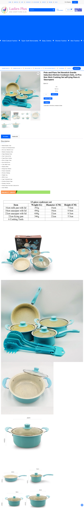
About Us (16, 2)
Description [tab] (5, 136)
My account (36, 2)
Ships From (56, 88)
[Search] (53, 9)
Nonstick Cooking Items (55, 105)
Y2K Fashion (61, 68)
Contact (44, 2)
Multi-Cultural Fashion (50, 68)
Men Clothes (37, 68)
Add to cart (54, 94)
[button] (38, 73)
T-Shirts (69, 68)
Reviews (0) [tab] (15, 136)
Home (10, 2)
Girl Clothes (27, 68)
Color (56, 86)
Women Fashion (5, 68)
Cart (22, 2)
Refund (50, 2)
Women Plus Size (16, 68)
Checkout (28, 2)
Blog (56, 2)
